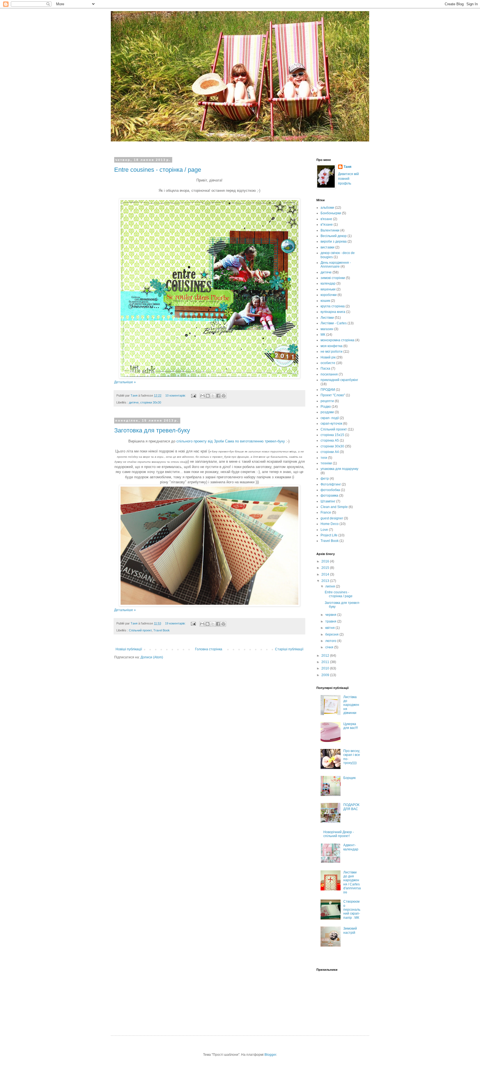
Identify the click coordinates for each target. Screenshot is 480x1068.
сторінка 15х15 (332, 435)
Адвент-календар (350, 847)
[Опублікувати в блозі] (208, 396)
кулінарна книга (333, 312)
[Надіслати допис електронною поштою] (193, 395)
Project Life (329, 535)
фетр (325, 479)
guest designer (332, 518)
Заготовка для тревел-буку (152, 430)
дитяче (134, 402)
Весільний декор (334, 236)
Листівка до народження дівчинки (351, 705)
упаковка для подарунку (339, 469)
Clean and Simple (334, 507)
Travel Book (161, 630)
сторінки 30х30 (150, 402)
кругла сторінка (333, 306)
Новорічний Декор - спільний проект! (338, 834)
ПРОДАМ (328, 390)
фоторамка (329, 495)
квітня (330, 628)
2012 (325, 656)
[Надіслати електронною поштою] (202, 396)
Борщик (349, 778)
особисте (328, 363)
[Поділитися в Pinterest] (223, 396)
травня (331, 621)
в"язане (327, 224)
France (326, 512)
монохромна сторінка (337, 340)
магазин (327, 329)
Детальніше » (125, 382)
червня (331, 615)
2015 (325, 568)
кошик (325, 301)
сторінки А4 (330, 452)
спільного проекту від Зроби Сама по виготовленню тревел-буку (230, 441)
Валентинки (330, 230)
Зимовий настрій (350, 930)
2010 (325, 668)
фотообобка (330, 490)
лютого (331, 641)
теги (324, 458)
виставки (327, 247)
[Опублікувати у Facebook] (218, 396)
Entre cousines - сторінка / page (157, 169)
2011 (325, 662)
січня (329, 647)
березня (332, 634)
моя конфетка (331, 346)
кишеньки (328, 289)
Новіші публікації (129, 649)
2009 (325, 675)
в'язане (326, 219)
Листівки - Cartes (334, 323)
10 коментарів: (176, 395)
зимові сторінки (333, 278)
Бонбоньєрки (331, 213)
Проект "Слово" (333, 395)
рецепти (327, 401)
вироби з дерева (334, 241)
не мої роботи (331, 351)
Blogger (270, 1055)
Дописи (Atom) (152, 657)
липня (330, 586)
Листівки (327, 318)
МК (323, 335)
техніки (326, 463)
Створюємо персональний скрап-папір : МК (351, 910)
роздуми (327, 412)
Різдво (326, 407)
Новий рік (328, 357)
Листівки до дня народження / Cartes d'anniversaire (352, 882)
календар (328, 283)
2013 (325, 581)
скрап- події (330, 418)
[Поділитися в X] (213, 396)
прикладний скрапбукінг (339, 380)
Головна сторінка (208, 649)
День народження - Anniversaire (336, 264)
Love (324, 530)
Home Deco (330, 524)
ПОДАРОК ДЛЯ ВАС (351, 807)
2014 (325, 574)
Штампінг (328, 501)
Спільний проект (140, 630)
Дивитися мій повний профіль (348, 178)
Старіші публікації (289, 649)
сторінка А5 (330, 440)
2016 (325, 561)
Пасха (325, 368)
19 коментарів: (175, 623)
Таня (347, 167)
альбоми (327, 208)
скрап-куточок (331, 423)
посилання (329, 374)
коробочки (329, 295)
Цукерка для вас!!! (350, 726)
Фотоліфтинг (331, 484)
